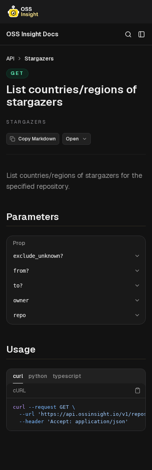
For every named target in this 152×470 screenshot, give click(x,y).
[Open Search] (128, 34)
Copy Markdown (37, 139)
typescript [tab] (67, 376)
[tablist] (76, 376)
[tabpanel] (76, 407)
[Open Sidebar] (141, 34)
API (10, 58)
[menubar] (76, 11)
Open (72, 139)
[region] (76, 414)
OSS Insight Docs (32, 34)
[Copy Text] (137, 390)
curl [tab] (18, 376)
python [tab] (37, 376)
